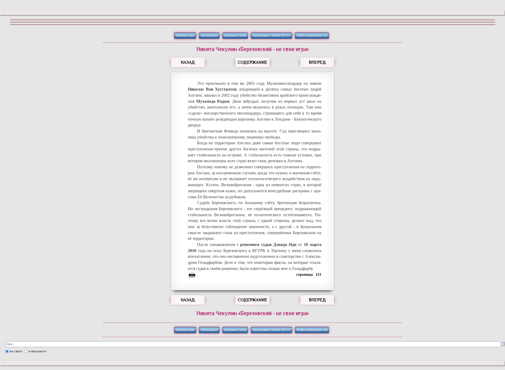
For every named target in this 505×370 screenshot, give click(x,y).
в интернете (38, 351)
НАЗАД (188, 62)
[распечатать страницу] (192, 276)
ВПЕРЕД (317, 62)
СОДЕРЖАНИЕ (252, 62)
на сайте (16, 351)
